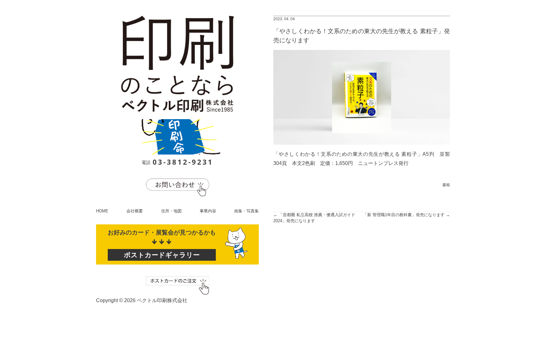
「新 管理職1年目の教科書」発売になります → (406, 214)
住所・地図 (171, 211)
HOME (102, 211)
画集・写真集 (246, 211)
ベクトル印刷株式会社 (162, 300)
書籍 (446, 185)
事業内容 (208, 211)
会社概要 (134, 211)
